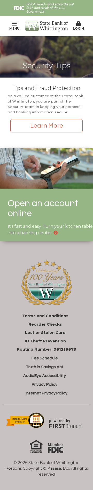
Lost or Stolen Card (45, 332)
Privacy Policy (44, 384)
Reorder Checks (45, 324)
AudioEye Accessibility (44, 376)
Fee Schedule (45, 358)
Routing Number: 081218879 (46, 349)
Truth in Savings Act (45, 367)
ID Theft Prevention (45, 341)
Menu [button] (14, 28)
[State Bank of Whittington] (46, 25)
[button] (78, 26)
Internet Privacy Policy (46, 393)
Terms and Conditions (45, 315)
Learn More (46, 125)
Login (78, 28)
